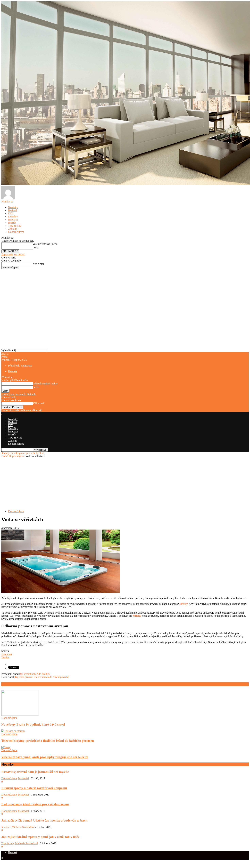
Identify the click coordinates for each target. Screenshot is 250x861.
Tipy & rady (14, 225)
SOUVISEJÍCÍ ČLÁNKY (16, 684)
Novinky (13, 207)
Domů (4, 456)
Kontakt (12, 371)
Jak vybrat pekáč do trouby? (35, 673)
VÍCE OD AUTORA (43, 684)
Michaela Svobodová (23, 827)
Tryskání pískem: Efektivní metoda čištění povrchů (42, 677)
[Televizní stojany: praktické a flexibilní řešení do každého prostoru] (13, 730)
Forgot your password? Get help (18, 394)
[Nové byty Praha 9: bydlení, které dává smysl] (19, 714)
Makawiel (23, 778)
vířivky (184, 603)
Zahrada (12, 228)
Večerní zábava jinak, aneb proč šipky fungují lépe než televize (44, 757)
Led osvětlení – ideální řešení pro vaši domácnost (35, 804)
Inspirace (13, 219)
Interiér (12, 222)
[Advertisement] (125, 483)
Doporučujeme (16, 231)
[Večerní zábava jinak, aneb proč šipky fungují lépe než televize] (5, 747)
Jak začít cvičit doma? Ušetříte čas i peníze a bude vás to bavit (44, 820)
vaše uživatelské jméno (45, 243)
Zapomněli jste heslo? (13, 254)
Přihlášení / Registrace (20, 365)
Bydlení (12, 210)
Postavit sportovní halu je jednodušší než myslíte (35, 772)
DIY (10, 213)
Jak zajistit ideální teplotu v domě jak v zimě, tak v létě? (40, 837)
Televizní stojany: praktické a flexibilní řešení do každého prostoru (47, 740)
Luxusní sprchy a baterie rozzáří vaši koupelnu (34, 788)
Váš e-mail (38, 263)
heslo (35, 247)
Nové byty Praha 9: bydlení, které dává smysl (33, 724)
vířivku (137, 615)
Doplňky (13, 216)
